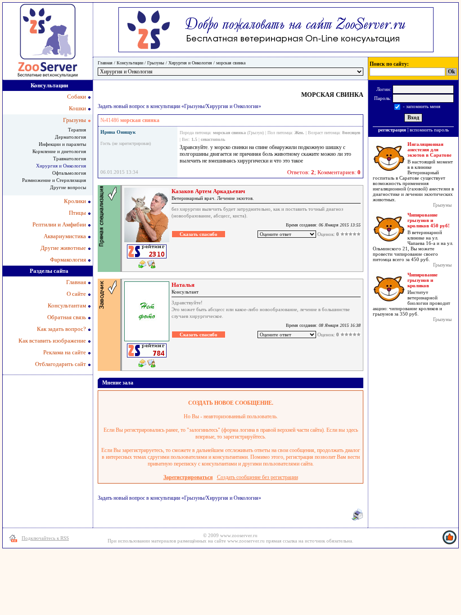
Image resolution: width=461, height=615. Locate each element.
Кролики (75, 201)
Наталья (183, 284)
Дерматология (70, 137)
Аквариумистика (65, 236)
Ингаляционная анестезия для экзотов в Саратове (429, 149)
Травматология (69, 158)
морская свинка (230, 62)
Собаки (76, 96)
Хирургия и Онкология (190, 62)
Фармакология (68, 259)
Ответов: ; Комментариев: (324, 172)
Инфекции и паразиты (62, 144)
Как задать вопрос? (61, 329)
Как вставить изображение (52, 340)
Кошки (77, 108)
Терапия (77, 129)
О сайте (76, 293)
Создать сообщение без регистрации (257, 477)
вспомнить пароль (429, 129)
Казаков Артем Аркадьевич (208, 191)
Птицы (77, 212)
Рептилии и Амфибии (59, 224)
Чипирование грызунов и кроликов (422, 280)
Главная (105, 62)
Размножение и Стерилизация (54, 180)
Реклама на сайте (64, 352)
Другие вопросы (68, 187)
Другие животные (63, 247)
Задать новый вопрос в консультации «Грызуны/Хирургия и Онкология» (179, 106)
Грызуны (155, 62)
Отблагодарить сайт (60, 364)
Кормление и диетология (59, 151)
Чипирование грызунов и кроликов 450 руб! (428, 220)
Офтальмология (69, 173)
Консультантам (67, 305)
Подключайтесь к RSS (45, 538)
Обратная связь (66, 317)
